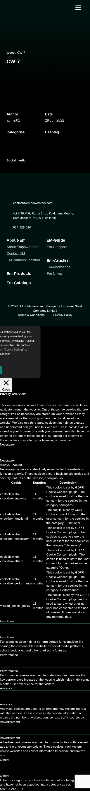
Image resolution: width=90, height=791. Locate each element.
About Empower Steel (23, 247)
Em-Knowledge (59, 267)
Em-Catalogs (19, 283)
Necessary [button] (7, 444)
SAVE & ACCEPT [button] (11, 789)
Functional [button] (7, 621)
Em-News (54, 274)
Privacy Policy (62, 315)
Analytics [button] (6, 688)
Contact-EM (16, 253)
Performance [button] (9, 655)
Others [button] (4, 759)
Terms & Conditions (31, 315)
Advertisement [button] (10, 722)
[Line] (17, 74)
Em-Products (19, 273)
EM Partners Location (23, 260)
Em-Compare (57, 247)
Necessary (7, 460)
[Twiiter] (49, 160)
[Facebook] (26, 74)
